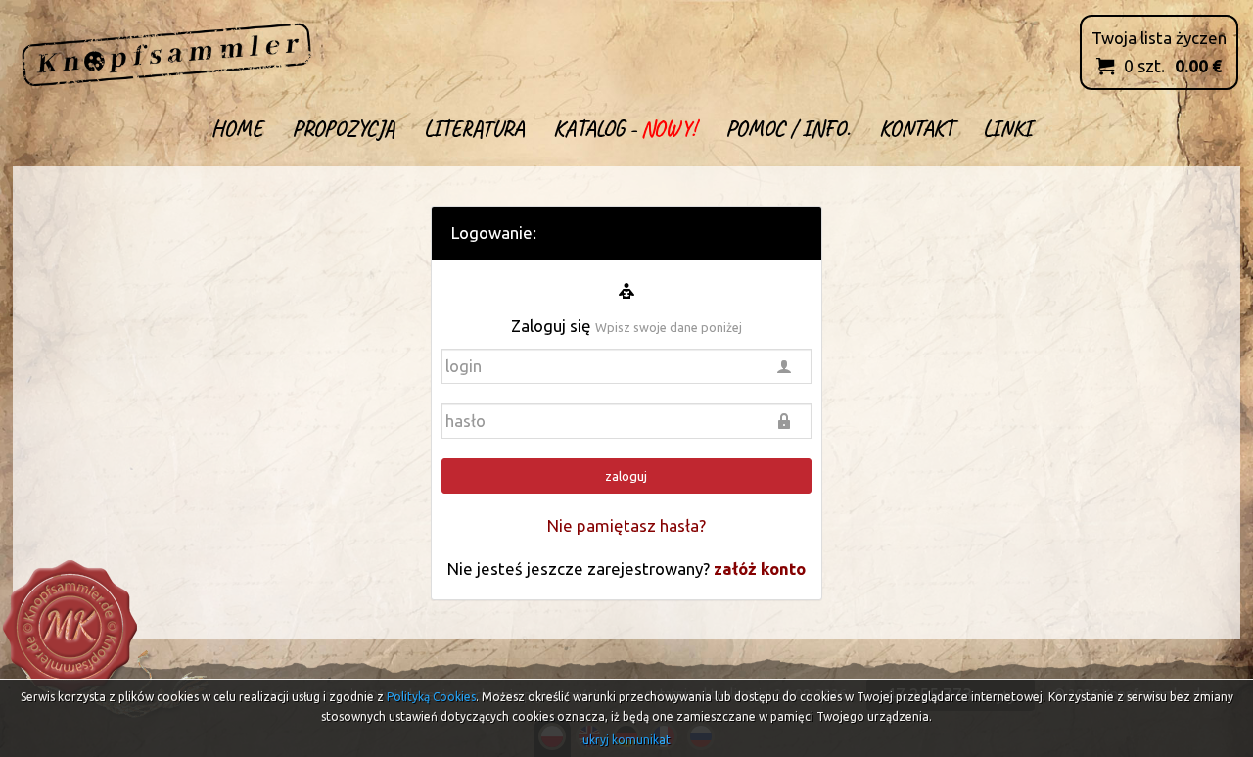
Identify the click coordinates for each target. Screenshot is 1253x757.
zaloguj (626, 476)
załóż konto (760, 568)
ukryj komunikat (626, 739)
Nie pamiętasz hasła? (626, 525)
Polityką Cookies (431, 696)
